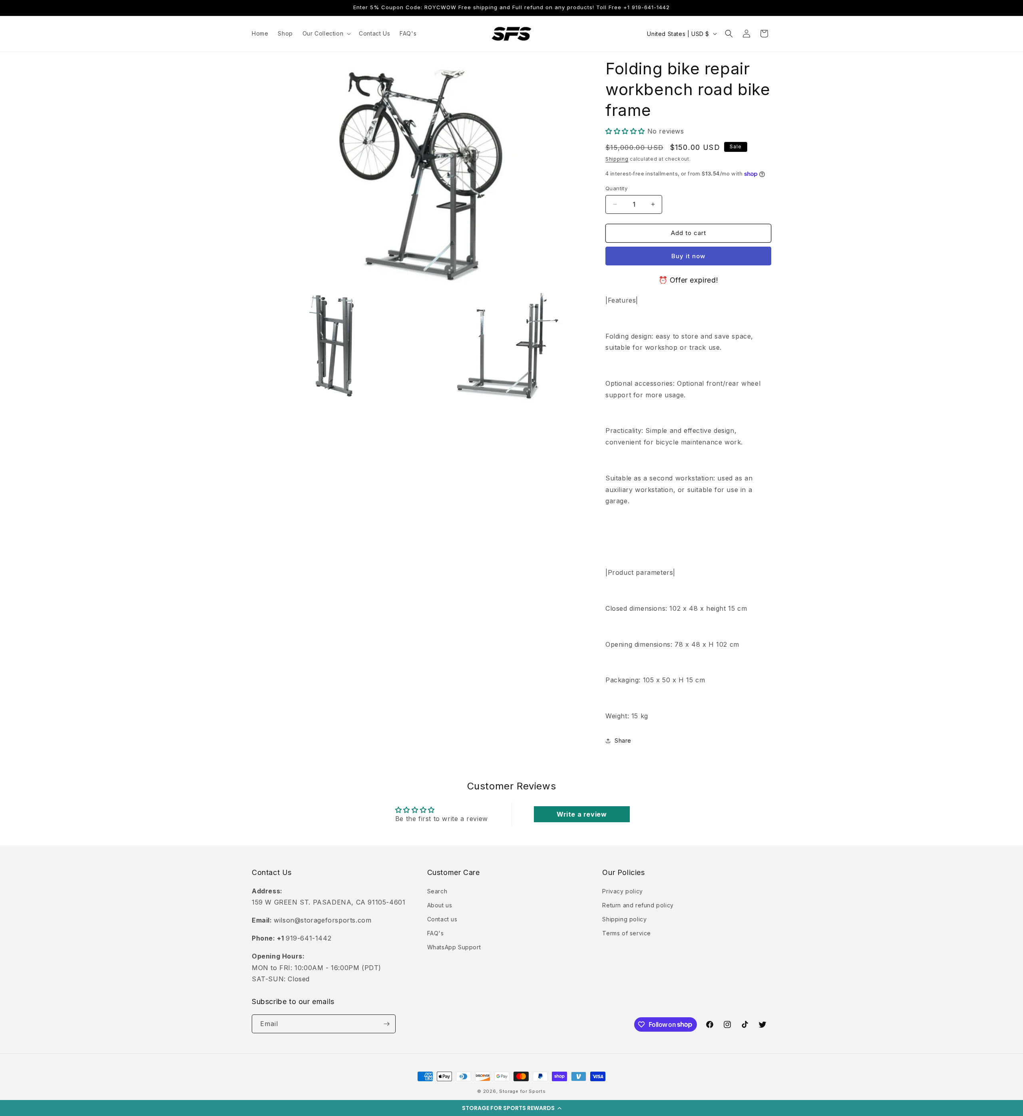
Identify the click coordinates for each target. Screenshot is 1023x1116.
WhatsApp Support (454, 947)
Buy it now (688, 256)
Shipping (617, 159)
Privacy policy (622, 891)
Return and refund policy (637, 905)
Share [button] (623, 740)
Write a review (582, 814)
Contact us (442, 919)
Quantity (616, 188)
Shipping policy (624, 919)
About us (439, 905)
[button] (511, 1108)
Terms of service (626, 933)
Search (437, 891)
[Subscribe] (386, 1023)
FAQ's (435, 933)
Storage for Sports (522, 1091)
